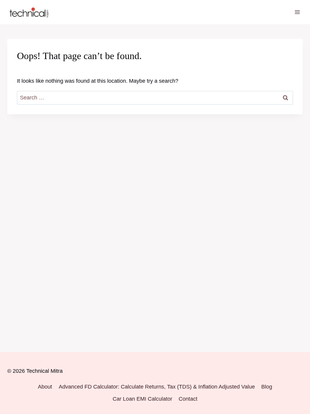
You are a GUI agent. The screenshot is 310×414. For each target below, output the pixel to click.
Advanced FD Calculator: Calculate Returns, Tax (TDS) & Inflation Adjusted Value (157, 387)
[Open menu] (297, 12)
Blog (266, 387)
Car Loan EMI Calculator (142, 399)
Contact (188, 399)
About (45, 387)
